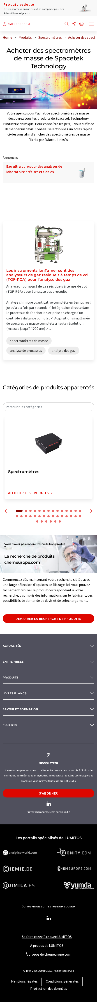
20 (39, 516)
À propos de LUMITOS (46, 945)
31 (42, 521)
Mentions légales (24, 981)
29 (80, 516)
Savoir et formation (20, 709)
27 (71, 516)
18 (30, 516)
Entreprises (13, 661)
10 (62, 511)
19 (35, 516)
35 (60, 521)
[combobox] (48, 406)
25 (62, 516)
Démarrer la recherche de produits (48, 618)
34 (55, 521)
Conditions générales (62, 981)
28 (75, 516)
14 (80, 511)
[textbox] (48, 406)
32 (46, 521)
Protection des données (48, 988)
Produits (10, 677)
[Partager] (74, 24)
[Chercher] (66, 24)
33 (51, 521)
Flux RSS (10, 725)
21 (44, 516)
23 (53, 516)
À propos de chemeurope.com (48, 954)
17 (26, 516)
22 (48, 516)
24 (57, 516)
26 (66, 516)
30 (37, 521)
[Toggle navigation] (91, 24)
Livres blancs (15, 693)
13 (75, 511)
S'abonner (48, 793)
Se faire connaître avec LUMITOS (47, 936)
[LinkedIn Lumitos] (48, 918)
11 (66, 511)
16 (21, 516)
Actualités (12, 645)
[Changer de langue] (81, 24)
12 (71, 511)
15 (17, 516)
